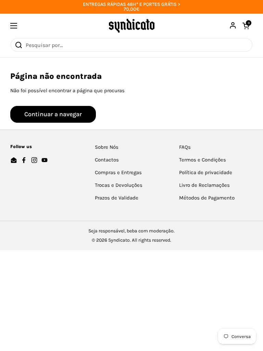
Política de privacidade (205, 172)
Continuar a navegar (53, 114)
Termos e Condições (202, 160)
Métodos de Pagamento (207, 198)
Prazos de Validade (116, 198)
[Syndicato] (131, 26)
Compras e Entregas (118, 172)
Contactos (107, 160)
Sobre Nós (106, 147)
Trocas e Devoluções (118, 185)
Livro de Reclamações (204, 185)
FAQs (185, 147)
